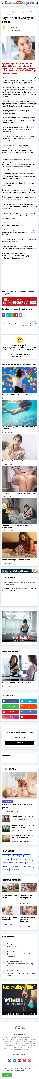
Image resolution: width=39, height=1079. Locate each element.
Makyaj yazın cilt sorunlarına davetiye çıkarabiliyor (22, 836)
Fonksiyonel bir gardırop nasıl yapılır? (26, 897)
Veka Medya (18, 345)
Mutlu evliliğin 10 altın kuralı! (10, 896)
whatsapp (12, 706)
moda (29, 863)
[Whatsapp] (12, 315)
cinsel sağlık (28, 859)
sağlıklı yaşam (15, 12)
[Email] (20, 315)
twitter (30, 701)
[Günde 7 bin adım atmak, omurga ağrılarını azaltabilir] (6, 828)
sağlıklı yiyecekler (27, 866)
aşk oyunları (17, 859)
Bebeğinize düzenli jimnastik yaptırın (17, 806)
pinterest (12, 712)
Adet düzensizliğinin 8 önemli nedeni (16, 560)
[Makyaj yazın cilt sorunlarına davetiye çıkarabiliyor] (6, 838)
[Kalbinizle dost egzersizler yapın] (6, 818)
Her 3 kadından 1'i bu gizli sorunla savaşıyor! (18, 493)
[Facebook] (3, 315)
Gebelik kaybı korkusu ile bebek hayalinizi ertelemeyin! (17, 526)
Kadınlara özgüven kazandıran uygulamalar (19, 394)
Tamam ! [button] (7, 1075)
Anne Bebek (7, 856)
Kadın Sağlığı (15, 309)
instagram (12, 717)
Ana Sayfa (5, 12)
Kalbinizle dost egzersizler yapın (23, 816)
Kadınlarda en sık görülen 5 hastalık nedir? (18, 682)
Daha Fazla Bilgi (19, 1071)
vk (30, 712)
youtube (30, 717)
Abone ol (19, 743)
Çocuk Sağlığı (15, 869)
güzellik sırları (20, 863)
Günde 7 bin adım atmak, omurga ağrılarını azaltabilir (24, 826)
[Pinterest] (16, 315)
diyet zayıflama (8, 863)
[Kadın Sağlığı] (19, 668)
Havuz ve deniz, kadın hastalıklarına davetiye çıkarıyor (19, 427)
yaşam (5, 869)
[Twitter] (8, 315)
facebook (12, 701)
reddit (30, 706)
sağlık (5, 866)
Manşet (27, 856)
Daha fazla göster (29, 364)
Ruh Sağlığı (6, 859)
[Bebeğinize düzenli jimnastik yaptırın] (19, 785)
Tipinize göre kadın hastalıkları (14, 461)
